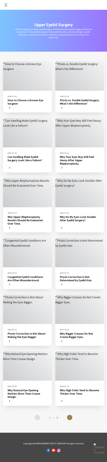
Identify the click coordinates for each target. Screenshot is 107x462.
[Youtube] (53, 450)
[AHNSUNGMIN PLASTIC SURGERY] (53, 5)
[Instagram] (59, 450)
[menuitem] (4, 4)
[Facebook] (48, 450)
